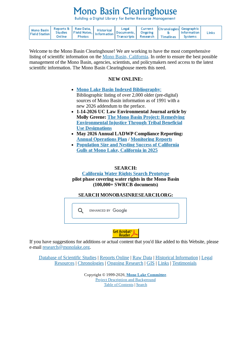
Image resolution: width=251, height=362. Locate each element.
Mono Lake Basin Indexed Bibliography (118, 89)
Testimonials (184, 263)
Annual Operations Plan (102, 139)
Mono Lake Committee (146, 274)
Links (163, 263)
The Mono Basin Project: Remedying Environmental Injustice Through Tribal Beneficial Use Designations (131, 122)
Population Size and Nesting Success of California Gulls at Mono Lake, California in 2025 (128, 147)
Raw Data (142, 257)
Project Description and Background (126, 279)
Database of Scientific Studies (67, 257)
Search (141, 284)
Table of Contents (118, 284)
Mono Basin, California (125, 56)
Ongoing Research (125, 263)
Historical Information (176, 257)
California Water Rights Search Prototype (125, 173)
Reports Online (114, 257)
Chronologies (91, 263)
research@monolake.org (66, 247)
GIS (151, 263)
